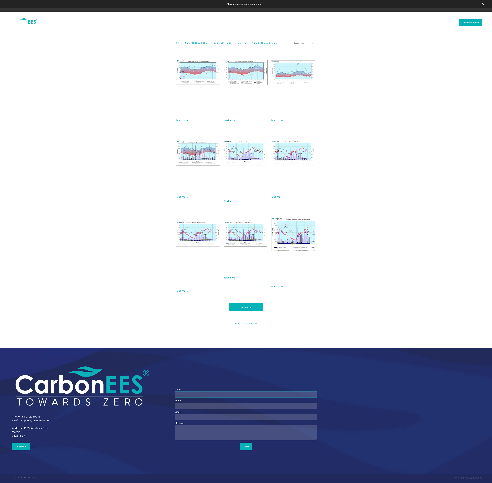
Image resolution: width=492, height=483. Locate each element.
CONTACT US (314, 22)
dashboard (31, 477)
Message (179, 423)
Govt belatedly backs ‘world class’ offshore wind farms (197, 178)
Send (246, 446)
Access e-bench (471, 22)
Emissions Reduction (222, 43)
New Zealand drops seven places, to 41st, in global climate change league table (291, 263)
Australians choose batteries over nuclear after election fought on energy (197, 99)
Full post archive (250, 323)
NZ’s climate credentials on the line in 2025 (244, 259)
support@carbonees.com (36, 420)
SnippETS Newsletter (195, 43)
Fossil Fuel (242, 43)
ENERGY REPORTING (198, 22)
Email (178, 412)
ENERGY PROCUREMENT (280, 22)
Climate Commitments (264, 43)
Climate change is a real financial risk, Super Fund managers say (291, 99)
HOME (172, 22)
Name (178, 389)
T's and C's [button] (21, 446)
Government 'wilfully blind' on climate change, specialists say (244, 99)
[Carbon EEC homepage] (57, 22)
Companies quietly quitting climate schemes (292, 178)
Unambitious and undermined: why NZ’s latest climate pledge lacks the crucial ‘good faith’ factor (196, 265)
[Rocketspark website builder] (467, 478)
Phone (178, 401)
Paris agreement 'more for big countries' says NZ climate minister (243, 180)
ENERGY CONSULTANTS (238, 22)
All (177, 43)
